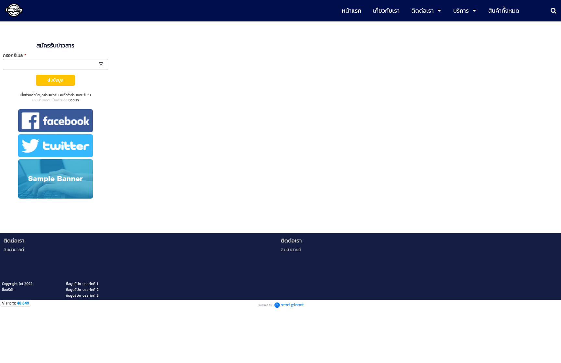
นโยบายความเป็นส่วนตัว (49, 100)
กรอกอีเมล (14, 55)
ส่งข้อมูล (55, 80)
